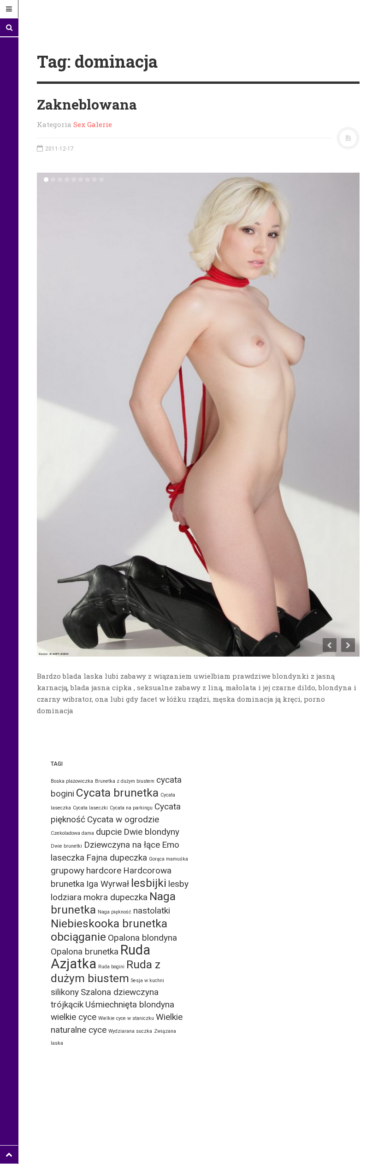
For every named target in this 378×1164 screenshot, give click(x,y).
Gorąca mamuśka (168, 859)
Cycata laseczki (90, 808)
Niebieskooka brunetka (109, 923)
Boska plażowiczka (72, 781)
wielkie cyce (73, 1017)
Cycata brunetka (117, 792)
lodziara (66, 897)
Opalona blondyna (142, 937)
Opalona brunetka (84, 951)
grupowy (67, 870)
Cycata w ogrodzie (123, 819)
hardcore (103, 870)
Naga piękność (114, 912)
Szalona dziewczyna (120, 992)
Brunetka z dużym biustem (124, 781)
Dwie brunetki (66, 846)
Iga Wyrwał (107, 884)
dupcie (109, 831)
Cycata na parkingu (131, 808)
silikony (65, 992)
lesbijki (148, 883)
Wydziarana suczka (130, 1031)
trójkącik (67, 1004)
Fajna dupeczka (116, 857)
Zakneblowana (87, 104)
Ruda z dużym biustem (105, 971)
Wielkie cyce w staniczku (126, 1018)
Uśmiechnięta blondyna (129, 1004)
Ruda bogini (111, 967)
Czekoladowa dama (72, 833)
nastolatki (151, 910)
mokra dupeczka (115, 897)
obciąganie (78, 936)
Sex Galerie (92, 124)
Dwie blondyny (151, 831)
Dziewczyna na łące (122, 844)
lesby (178, 884)
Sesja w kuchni (147, 981)
